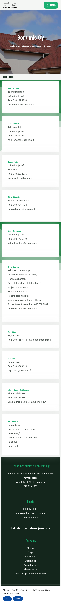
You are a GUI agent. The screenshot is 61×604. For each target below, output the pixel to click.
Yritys (30, 552)
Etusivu (30, 548)
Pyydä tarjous (30, 565)
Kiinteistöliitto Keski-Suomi (30, 513)
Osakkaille (30, 560)
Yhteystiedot (30, 569)
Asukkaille (30, 556)
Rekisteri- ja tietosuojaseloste (30, 528)
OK (7, 599)
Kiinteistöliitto (30, 509)
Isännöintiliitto (30, 517)
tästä (17, 593)
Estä (18, 599)
